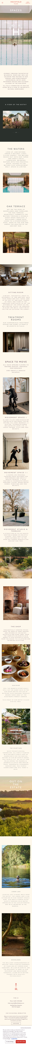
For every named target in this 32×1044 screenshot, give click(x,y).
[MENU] (2, 2)
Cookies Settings (10, 1041)
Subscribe (16, 1023)
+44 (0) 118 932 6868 (17, 1001)
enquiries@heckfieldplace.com (17, 1003)
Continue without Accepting (26, 1027)
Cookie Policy (14, 1038)
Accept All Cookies (21, 1041)
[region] (16, 1035)
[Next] (19, 132)
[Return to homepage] (16, 2)
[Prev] (13, 132)
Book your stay (28, 3)
